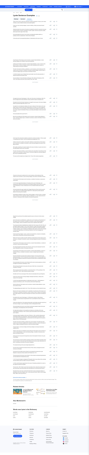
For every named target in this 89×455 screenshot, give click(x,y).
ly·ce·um (14, 403)
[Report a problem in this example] (56, 21)
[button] (68, 7)
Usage (31, 441)
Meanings (16, 19)
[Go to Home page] (9, 6)
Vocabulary (32, 439)
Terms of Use (48, 439)
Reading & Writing (33, 443)
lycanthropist (15, 414)
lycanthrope (15, 412)
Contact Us (65, 431)
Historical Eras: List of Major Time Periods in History (51, 390)
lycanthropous (31, 414)
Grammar (31, 437)
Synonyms (23, 19)
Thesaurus (31, 433)
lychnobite (46, 417)
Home (14, 12)
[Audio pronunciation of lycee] (36, 15)
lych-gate (45, 415)
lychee (14, 417)
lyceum (30, 415)
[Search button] (62, 10)
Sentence (17, 12)
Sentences (28, 9)
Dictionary (31, 431)
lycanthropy (46, 414)
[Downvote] (54, 21)
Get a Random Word (17, 436)
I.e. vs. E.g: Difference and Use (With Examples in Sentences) (28, 390)
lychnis (30, 417)
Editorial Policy (49, 435)
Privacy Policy (48, 433)
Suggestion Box (65, 433)
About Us (47, 431)
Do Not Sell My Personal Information (50, 442)
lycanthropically (47, 412)
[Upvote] (50, 21)
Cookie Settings (49, 437)
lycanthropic (31, 412)
